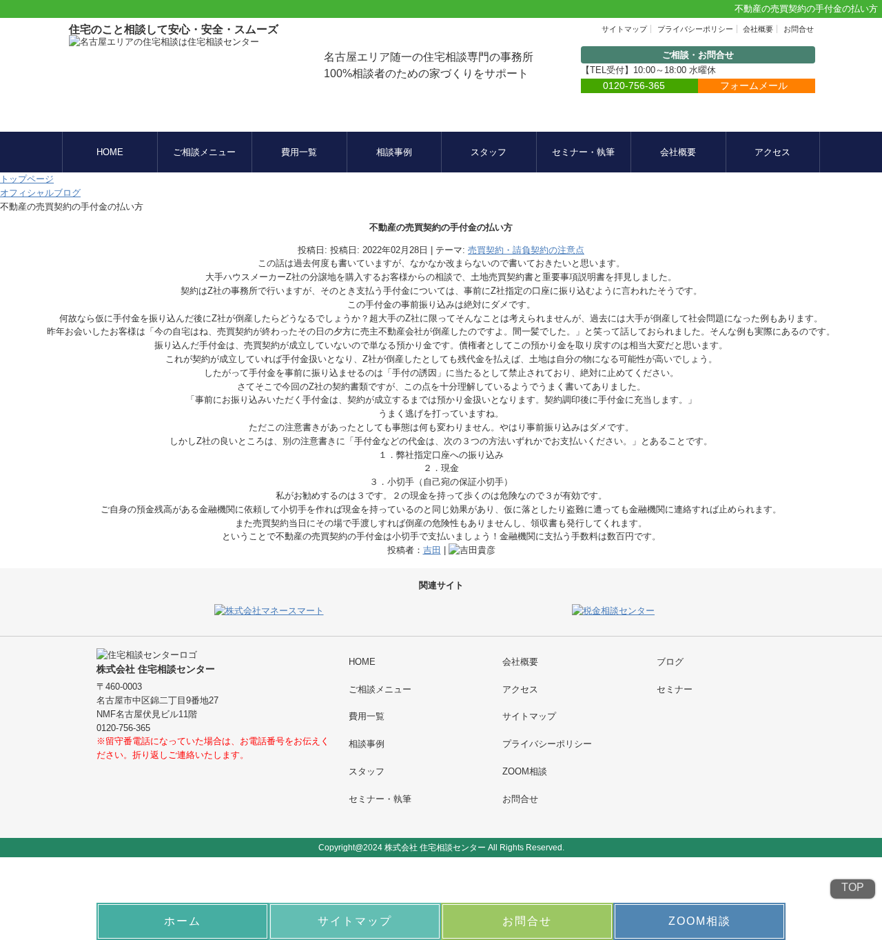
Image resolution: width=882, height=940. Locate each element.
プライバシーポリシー (695, 29)
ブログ (670, 662)
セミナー (675, 689)
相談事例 (394, 152)
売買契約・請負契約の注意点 (526, 250)
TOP (852, 887)
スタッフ (488, 152)
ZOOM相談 (524, 771)
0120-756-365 (634, 85)
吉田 (432, 550)
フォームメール (754, 85)
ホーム (182, 921)
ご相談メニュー (204, 152)
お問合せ (798, 29)
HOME (109, 152)
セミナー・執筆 (583, 152)
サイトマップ (624, 29)
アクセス (772, 152)
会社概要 (758, 29)
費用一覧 (299, 152)
